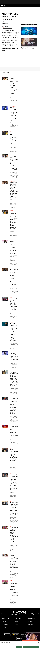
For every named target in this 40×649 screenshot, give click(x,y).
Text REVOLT (30, 622)
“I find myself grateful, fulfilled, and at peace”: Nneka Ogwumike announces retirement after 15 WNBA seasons (14, 406)
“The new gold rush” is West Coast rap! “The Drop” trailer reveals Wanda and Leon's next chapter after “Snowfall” (14, 508)
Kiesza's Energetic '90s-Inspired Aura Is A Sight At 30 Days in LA (28, 36)
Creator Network (5, 625)
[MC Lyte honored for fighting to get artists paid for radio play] (5, 353)
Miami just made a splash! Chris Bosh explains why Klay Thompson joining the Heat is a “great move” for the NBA (14, 162)
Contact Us (30, 621)
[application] (30, 637)
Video (3, 11)
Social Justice (13, 106)
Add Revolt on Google (8, 27)
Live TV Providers (5, 622)
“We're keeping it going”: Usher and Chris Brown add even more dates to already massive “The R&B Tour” (14, 562)
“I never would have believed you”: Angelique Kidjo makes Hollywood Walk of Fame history (14, 432)
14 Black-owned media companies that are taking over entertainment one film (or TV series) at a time (14, 456)
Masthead (16, 621)
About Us (16, 619)
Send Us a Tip (17, 622)
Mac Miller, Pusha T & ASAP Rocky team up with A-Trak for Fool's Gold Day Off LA (28, 48)
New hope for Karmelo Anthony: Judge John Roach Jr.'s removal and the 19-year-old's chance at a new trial (14, 305)
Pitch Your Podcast (5, 624)
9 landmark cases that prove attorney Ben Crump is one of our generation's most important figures (14, 114)
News (11, 77)
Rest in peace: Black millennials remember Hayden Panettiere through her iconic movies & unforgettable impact (14, 589)
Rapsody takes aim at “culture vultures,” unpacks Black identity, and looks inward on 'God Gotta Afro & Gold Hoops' (14, 249)
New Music (12, 240)
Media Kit (16, 624)
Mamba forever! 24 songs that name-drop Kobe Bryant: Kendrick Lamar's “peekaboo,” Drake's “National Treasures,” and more (14, 220)
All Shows (3, 619)
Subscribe (29, 619)
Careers (16, 625)
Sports (11, 154)
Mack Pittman (5, 26)
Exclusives (12, 322)
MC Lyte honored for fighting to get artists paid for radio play (14, 356)
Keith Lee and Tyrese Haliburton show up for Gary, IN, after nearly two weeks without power (14, 138)
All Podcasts (4, 621)
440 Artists (4, 627)
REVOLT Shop (30, 624)
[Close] (38, 642)
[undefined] (29, 31)
